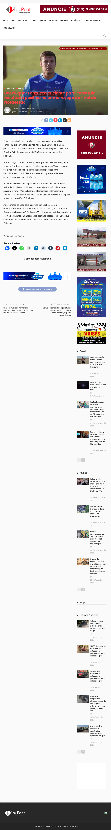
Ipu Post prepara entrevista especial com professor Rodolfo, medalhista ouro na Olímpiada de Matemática (98, 409)
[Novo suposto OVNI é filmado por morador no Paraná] (83, 385)
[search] (104, 35)
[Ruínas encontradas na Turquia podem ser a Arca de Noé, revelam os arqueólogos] (83, 534)
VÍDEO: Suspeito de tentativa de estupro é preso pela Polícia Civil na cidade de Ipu (98, 651)
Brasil (42, 20)
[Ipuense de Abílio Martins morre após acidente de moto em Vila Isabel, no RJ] (83, 360)
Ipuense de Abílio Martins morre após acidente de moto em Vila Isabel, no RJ (97, 362)
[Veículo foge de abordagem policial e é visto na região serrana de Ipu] (83, 624)
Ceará (33, 20)
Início (6, 20)
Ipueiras (22, 20)
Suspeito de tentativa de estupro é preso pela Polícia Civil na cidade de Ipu (98, 676)
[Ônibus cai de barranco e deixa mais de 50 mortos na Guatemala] (83, 509)
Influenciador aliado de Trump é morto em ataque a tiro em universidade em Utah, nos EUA (98, 485)
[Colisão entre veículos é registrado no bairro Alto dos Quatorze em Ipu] (83, 728)
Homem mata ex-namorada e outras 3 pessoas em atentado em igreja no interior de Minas (18, 310)
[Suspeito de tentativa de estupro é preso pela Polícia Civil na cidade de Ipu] (83, 674)
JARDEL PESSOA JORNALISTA (23, 108)
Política (76, 20)
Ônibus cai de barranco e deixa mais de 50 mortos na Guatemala (97, 511)
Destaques (10, 88)
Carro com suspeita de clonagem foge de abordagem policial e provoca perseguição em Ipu (98, 703)
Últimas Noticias (93, 20)
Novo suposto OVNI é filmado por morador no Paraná (98, 386)
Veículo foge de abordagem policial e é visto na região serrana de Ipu (97, 626)
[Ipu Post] (15, 812)
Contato (9, 28)
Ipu (13, 20)
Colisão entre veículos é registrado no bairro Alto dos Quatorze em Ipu (97, 731)
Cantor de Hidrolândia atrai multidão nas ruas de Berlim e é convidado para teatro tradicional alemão (98, 566)
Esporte (64, 20)
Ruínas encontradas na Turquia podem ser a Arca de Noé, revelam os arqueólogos (97, 537)
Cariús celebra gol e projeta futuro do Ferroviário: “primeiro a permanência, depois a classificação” (57, 311)
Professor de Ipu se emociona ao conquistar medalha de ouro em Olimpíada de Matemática (97, 438)
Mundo (53, 20)
